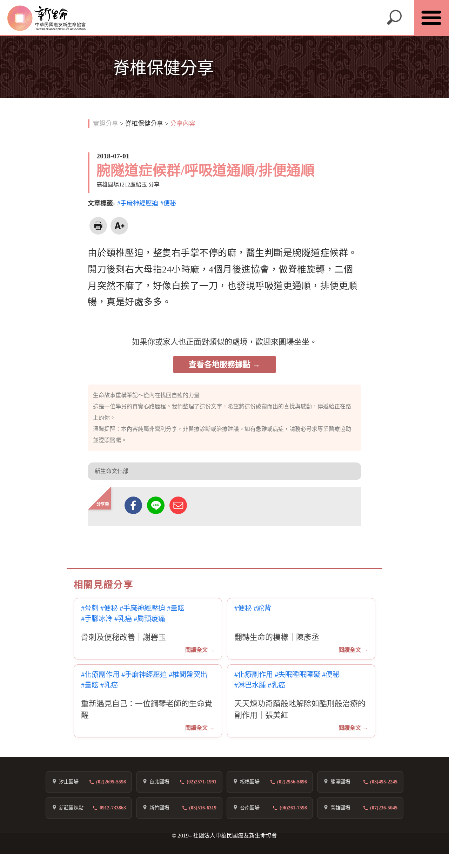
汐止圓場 (69, 781)
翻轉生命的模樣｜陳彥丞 (276, 637)
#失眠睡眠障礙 (297, 674)
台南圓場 (250, 807)
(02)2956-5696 (292, 781)
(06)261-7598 (293, 807)
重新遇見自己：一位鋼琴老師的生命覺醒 (146, 709)
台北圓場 (159, 781)
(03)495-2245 (383, 781)
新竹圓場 (159, 807)
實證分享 (105, 123)
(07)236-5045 (383, 807)
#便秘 (168, 203)
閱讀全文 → (200, 650)
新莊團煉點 (71, 807)
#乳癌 (123, 619)
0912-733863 (113, 807)
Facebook (133, 505)
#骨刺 (90, 608)
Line (156, 505)
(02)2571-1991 (201, 781)
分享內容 (182, 123)
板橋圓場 (250, 781)
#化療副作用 (100, 674)
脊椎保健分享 (144, 123)
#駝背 (262, 608)
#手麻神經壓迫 (137, 203)
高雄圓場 (340, 807)
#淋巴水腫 (250, 685)
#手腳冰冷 (97, 619)
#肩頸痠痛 (149, 619)
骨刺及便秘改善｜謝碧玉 (123, 637)
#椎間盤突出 (188, 674)
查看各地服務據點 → (224, 364)
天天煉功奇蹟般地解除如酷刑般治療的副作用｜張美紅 (300, 709)
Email (178, 505)
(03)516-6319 (202, 807)
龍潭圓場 (340, 781)
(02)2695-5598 (111, 781)
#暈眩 (176, 608)
